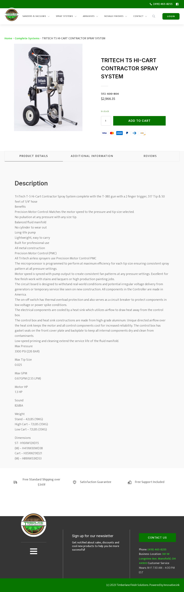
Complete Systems (27, 38)
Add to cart (139, 120)
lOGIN (171, 16)
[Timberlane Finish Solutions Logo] (11, 16)
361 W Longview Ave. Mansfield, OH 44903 (157, 559)
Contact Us (157, 537)
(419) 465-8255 (157, 549)
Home (8, 38)
